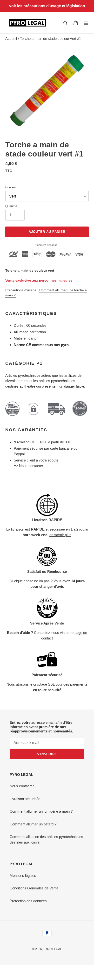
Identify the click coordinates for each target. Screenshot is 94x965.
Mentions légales (23, 875)
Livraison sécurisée (25, 799)
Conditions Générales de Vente (34, 888)
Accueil (11, 38)
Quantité (11, 206)
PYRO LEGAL (52, 949)
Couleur (10, 187)
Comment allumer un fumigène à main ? (41, 811)
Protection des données (28, 901)
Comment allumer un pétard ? (33, 824)
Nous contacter (31, 466)
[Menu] (86, 23)
